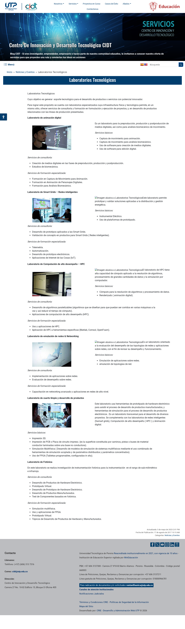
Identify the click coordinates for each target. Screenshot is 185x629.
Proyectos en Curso (91, 4)
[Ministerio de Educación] (161, 6)
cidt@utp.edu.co (20, 571)
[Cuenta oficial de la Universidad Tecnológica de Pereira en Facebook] (152, 544)
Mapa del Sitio (86, 606)
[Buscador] (181, 64)
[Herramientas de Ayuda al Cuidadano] (177, 544)
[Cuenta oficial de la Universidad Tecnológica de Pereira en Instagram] (167, 544)
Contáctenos (92, 9)
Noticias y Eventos (25, 72)
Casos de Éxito (111, 4)
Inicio (9, 72)
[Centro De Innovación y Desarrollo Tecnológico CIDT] (32, 6)
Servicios (73, 4)
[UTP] (11, 6)
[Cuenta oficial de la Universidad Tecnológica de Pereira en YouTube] (162, 544)
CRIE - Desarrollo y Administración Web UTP (118, 610)
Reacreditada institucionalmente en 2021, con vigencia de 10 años (145, 553)
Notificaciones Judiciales (91, 593)
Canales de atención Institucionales (96, 589)
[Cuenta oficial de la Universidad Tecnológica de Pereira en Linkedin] (172, 544)
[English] (146, 64)
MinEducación (131, 557)
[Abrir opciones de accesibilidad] (3, 117)
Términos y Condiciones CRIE (93, 602)
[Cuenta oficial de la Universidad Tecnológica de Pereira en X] (157, 544)
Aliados (126, 4)
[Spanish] (142, 64)
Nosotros (58, 4)
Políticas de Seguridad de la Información (129, 602)
